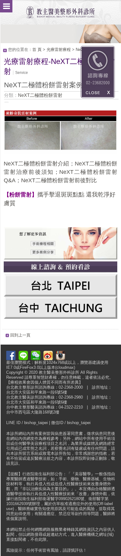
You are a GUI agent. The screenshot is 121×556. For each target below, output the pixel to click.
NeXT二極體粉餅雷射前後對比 (59, 180)
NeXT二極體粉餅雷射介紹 (36, 163)
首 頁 (37, 49)
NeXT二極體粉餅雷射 (40, 95)
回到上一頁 (20, 335)
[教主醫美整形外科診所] (60, 9)
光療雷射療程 (59, 49)
